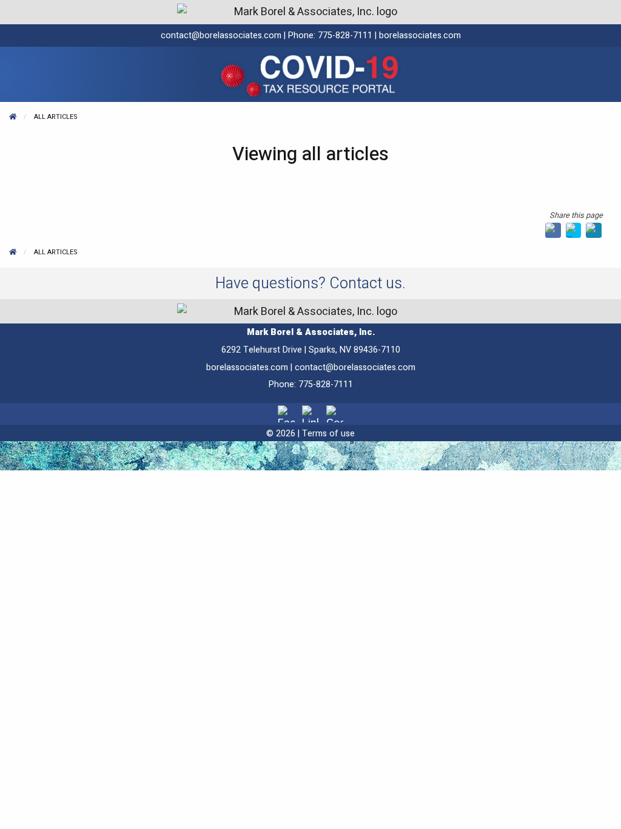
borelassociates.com (420, 35)
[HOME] (12, 117)
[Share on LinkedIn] (594, 229)
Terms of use (328, 433)
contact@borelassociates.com (221, 35)
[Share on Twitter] (574, 229)
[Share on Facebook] (553, 229)
